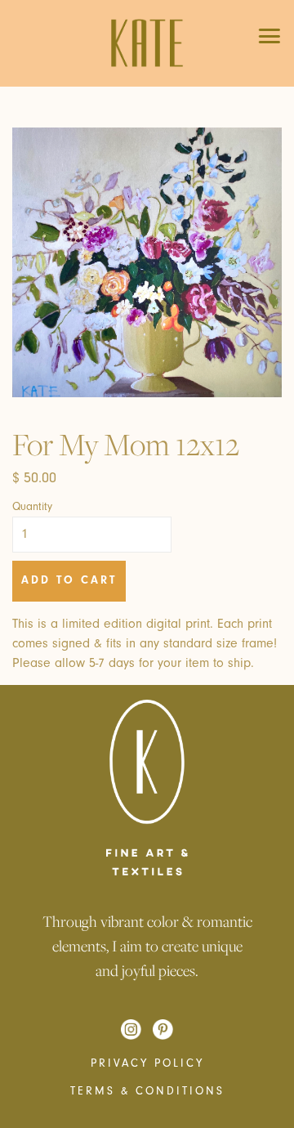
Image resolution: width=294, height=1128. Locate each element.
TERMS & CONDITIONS (147, 1091)
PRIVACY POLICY (147, 1063)
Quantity (32, 506)
